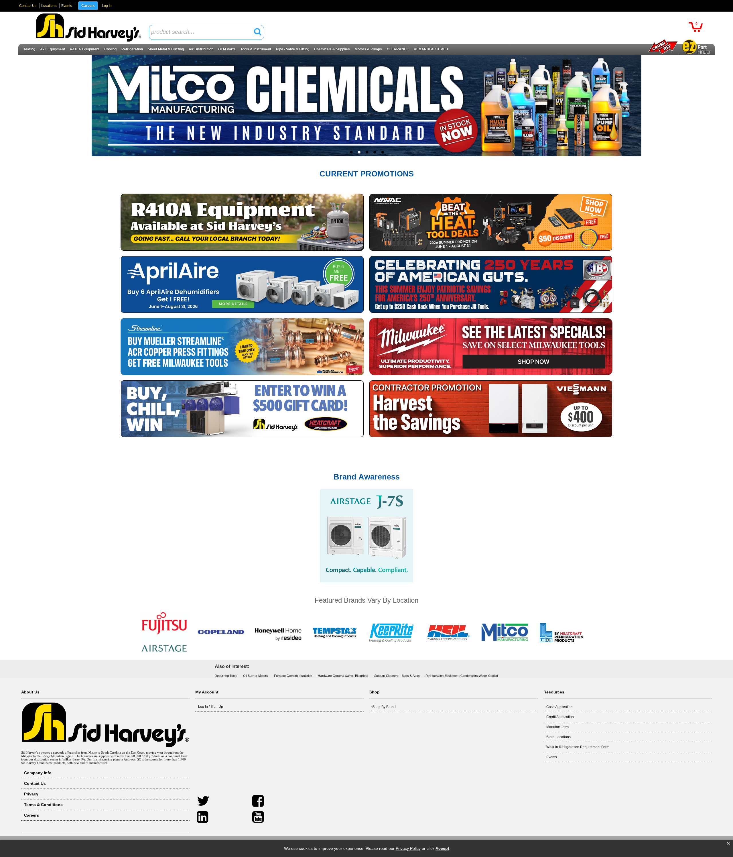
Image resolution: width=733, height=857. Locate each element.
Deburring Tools (226, 675)
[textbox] (203, 32)
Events (66, 6)
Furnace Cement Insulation (293, 675)
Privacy (31, 794)
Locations (48, 6)
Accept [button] (442, 848)
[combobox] (206, 32)
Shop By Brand (384, 707)
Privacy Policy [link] (408, 848)
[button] (728, 843)
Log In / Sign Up (210, 707)
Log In (107, 6)
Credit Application (560, 717)
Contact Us (27, 6)
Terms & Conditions (43, 804)
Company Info (38, 772)
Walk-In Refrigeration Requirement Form (577, 747)
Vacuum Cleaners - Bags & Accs (397, 675)
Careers (88, 6)
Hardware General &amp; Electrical (343, 675)
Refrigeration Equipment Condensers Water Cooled (461, 675)
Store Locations (558, 737)
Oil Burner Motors (255, 675)
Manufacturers (557, 727)
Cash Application (559, 707)
